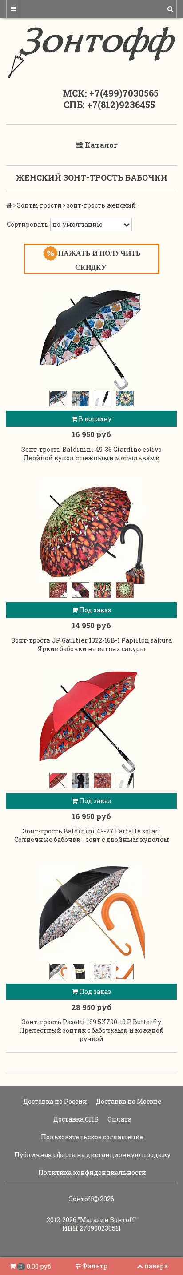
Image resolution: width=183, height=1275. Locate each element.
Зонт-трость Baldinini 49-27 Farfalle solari (92, 831)
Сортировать (27, 224)
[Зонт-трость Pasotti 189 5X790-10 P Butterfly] (91, 912)
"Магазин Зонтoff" (107, 1219)
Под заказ (94, 610)
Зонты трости (39, 205)
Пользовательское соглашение (91, 1137)
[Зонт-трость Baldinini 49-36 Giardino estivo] (91, 339)
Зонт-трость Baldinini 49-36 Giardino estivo (91, 449)
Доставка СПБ (75, 1119)
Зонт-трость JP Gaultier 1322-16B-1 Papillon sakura (91, 640)
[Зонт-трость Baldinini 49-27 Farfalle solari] (91, 721)
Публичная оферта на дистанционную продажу (92, 1154)
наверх (156, 1266)
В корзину (94, 418)
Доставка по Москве (128, 1101)
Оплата (118, 1119)
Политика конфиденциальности (91, 1172)
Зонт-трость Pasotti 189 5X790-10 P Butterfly (91, 1022)
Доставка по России (54, 1101)
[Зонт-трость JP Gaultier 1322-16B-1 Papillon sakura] (91, 531)
